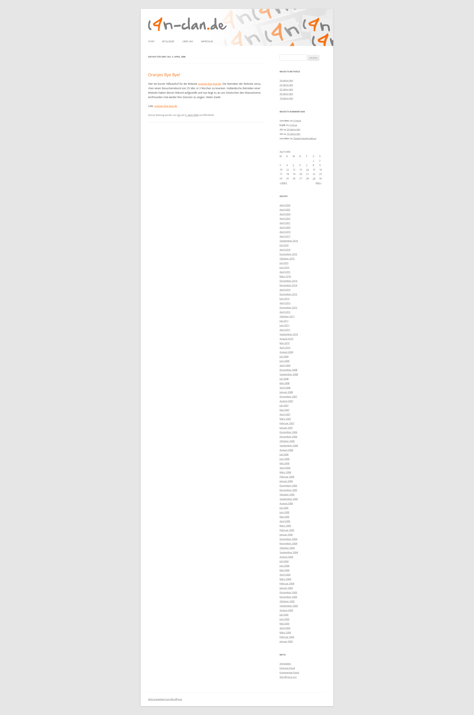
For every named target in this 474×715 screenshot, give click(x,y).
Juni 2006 (284, 459)
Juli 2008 (284, 378)
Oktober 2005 (287, 494)
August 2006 (286, 450)
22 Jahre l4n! (286, 89)
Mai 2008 (284, 383)
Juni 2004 (284, 565)
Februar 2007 (287, 423)
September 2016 (289, 240)
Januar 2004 (286, 588)
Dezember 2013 (288, 294)
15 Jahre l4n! (293, 134)
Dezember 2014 (288, 280)
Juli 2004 (284, 561)
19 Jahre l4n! (286, 98)
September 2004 (289, 552)
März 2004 (285, 579)
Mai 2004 (284, 570)
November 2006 (288, 436)
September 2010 (289, 334)
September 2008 (289, 374)
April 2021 (285, 223)
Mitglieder (168, 41)
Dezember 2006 (288, 432)
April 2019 (285, 232)
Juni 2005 (284, 512)
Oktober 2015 (287, 258)
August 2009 (286, 352)
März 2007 (285, 418)
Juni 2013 (284, 298)
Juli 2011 (284, 321)
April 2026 (285, 205)
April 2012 (285, 312)
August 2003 (286, 610)
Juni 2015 (284, 267)
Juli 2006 (284, 454)
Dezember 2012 (288, 307)
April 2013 (285, 303)
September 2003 (289, 605)
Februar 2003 (287, 637)
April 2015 (285, 272)
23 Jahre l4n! (286, 85)
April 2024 (285, 214)
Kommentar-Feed (289, 672)
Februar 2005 (287, 530)
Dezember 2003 (288, 592)
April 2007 (285, 414)
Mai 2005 (284, 516)
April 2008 (285, 387)
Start (151, 41)
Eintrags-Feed (287, 668)
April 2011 (285, 329)
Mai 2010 (284, 343)
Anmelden (285, 663)
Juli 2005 (284, 507)
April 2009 (285, 365)
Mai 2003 (284, 623)
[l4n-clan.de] (187, 24)
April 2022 (285, 218)
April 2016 (285, 249)
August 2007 (286, 401)
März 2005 (285, 525)
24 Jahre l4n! (286, 80)
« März (283, 183)
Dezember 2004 (288, 539)
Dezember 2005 (288, 485)
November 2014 (288, 285)
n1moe (297, 120)
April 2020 (285, 227)
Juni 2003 (284, 619)
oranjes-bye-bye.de (209, 84)
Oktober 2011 (287, 316)
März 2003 (285, 632)
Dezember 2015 (288, 254)
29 (314, 178)
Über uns (187, 41)
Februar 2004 (287, 583)
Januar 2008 (286, 392)
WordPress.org (288, 677)
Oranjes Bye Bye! (164, 74)
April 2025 (285, 209)
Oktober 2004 (287, 548)
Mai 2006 (284, 463)
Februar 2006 (287, 476)
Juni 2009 (284, 361)
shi (179, 115)
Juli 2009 (284, 356)
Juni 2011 (284, 325)
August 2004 (286, 556)
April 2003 (285, 628)
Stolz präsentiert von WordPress (165, 699)
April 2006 (285, 467)
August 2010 (286, 338)
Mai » (318, 183)
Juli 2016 (284, 245)
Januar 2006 (286, 481)
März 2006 (285, 472)
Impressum (207, 41)
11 (287, 169)
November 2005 (288, 490)
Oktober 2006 (287, 441)
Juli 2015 (284, 263)
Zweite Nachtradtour (304, 138)
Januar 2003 (286, 641)
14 (307, 169)
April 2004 (285, 574)
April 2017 (285, 236)
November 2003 (288, 597)
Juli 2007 (284, 405)
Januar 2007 (286, 427)
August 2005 (286, 503)
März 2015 (285, 276)
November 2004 (288, 543)
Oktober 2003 (287, 601)
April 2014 (285, 289)
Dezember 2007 (288, 396)
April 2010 (285, 347)
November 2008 (288, 370)
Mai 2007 (284, 410)
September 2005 (289, 499)
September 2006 (289, 445)
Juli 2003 (284, 614)
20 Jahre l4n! (286, 94)
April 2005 (285, 521)
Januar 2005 (286, 534)
